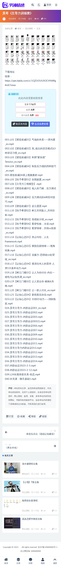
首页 (19, 29)
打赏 (11, 416)
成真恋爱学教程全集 (32, 519)
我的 (43, 563)
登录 (49, 5)
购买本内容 (21, 124)
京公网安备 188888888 (30, 551)
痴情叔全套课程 (30, 501)
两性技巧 (26, 474)
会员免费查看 (41, 124)
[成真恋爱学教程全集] (12, 523)
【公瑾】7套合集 (30, 482)
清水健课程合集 (30, 464)
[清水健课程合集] (12, 467)
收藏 (22, 416)
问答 (31, 563)
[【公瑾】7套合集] (12, 486)
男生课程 (26, 529)
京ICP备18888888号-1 (47, 547)
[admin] (4, 19)
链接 (44, 416)
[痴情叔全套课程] (12, 503)
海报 (33, 416)
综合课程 (12, 19)
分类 (18, 563)
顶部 (55, 563)
